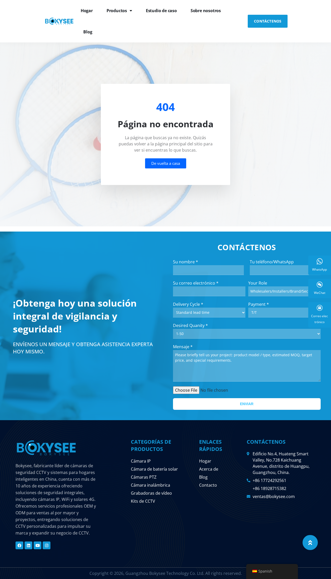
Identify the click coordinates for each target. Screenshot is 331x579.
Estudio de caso (161, 10)
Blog (87, 32)
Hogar (87, 10)
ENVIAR (246, 404)
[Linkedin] (28, 545)
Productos (117, 10)
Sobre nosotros (206, 10)
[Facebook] (19, 545)
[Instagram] (46, 545)
